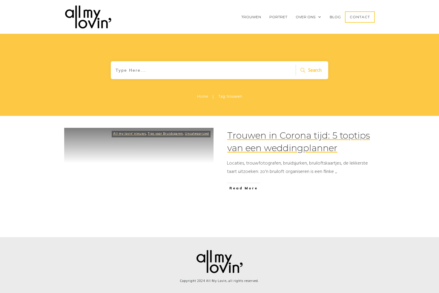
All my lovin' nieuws (129, 133)
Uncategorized (197, 133)
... (336, 171)
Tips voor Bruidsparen (165, 133)
